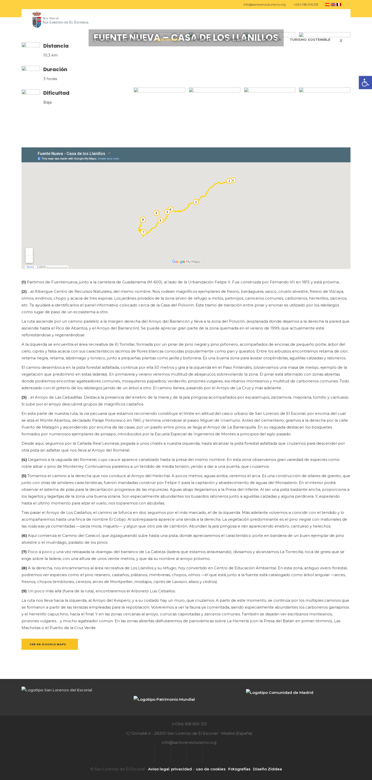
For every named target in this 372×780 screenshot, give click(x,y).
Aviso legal (158, 769)
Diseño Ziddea (267, 769)
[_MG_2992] (270, 58)
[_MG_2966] (214, 58)
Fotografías (239, 769)
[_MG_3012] (270, 113)
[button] (365, 82)
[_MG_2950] (159, 58)
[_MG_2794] (214, 113)
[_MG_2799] (159, 113)
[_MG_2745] (324, 113)
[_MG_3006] (324, 58)
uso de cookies (210, 769)
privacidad (181, 769)
